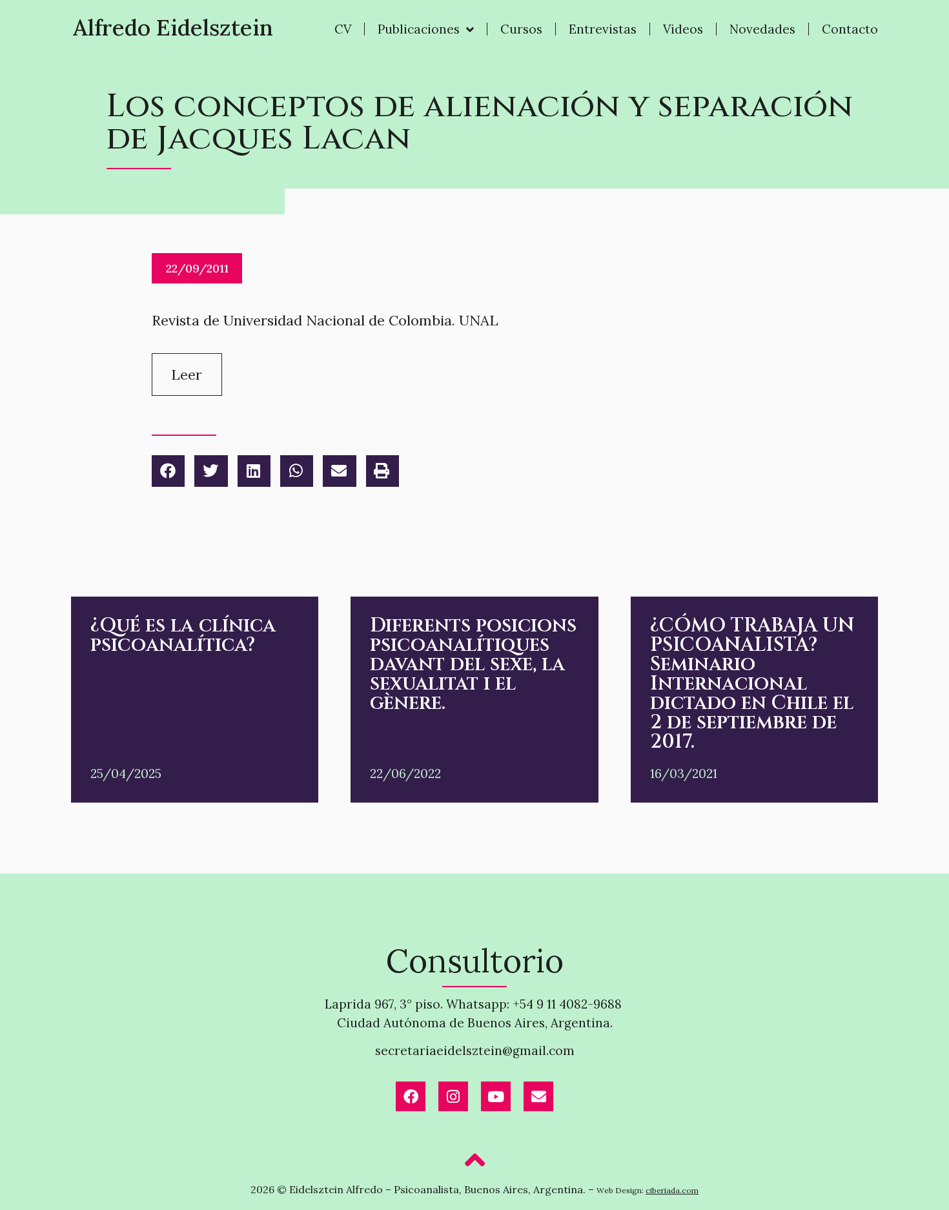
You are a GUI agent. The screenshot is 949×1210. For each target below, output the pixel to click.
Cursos (521, 29)
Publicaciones (419, 29)
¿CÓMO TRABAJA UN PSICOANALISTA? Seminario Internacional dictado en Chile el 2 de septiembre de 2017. (752, 684)
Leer (186, 374)
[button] (168, 471)
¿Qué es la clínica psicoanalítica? (183, 635)
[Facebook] (410, 1096)
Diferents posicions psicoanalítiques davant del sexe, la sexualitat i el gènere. (473, 664)
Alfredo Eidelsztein (173, 27)
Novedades (762, 29)
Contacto (850, 29)
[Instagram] (453, 1096)
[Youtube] (496, 1096)
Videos (683, 29)
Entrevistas (603, 29)
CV (342, 29)
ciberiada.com (672, 1190)
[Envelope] (538, 1096)
